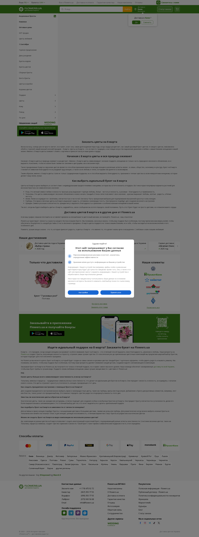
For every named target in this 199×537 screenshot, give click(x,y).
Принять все (116, 292)
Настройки (83, 292)
